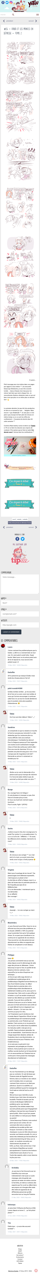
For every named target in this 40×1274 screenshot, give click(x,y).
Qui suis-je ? (20, 1255)
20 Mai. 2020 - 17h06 (16, 1160)
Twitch (33, 426)
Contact (20, 1259)
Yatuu (12, 714)
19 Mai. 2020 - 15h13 (14, 948)
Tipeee (20, 1263)
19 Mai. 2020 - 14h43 (14, 899)
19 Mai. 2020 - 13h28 (14, 844)
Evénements (20, 1257)
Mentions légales (13, 1271)
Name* (3, 598)
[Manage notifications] (36, 1270)
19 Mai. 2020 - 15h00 (16, 821)
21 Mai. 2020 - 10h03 (18, 1197)
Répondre (24, 665)
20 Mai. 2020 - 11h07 (14, 1061)
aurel (14, 519)
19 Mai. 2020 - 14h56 (16, 720)
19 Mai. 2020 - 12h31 (14, 761)
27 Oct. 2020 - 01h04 (14, 1216)
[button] (13, 14)
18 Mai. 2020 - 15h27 (14, 681)
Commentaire (6, 572)
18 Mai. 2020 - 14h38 (14, 665)
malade (19, 519)
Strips (20, 1249)
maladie (25, 519)
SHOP (20, 1251)
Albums (20, 1253)
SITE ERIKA (20, 1261)
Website (4, 620)
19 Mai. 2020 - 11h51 (14, 706)
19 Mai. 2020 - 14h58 (16, 782)
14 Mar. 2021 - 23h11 (14, 1232)
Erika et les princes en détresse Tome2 (19, 522)
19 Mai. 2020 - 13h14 (14, 807)
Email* (4, 609)
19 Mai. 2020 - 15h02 (16, 862)
